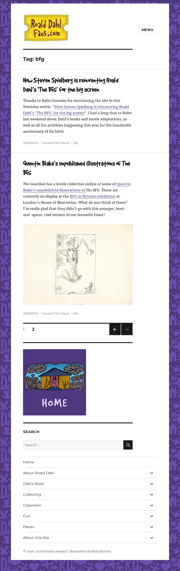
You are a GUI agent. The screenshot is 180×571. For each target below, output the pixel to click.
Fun (26, 516)
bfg (75, 143)
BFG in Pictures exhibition (92, 196)
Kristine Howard (55, 551)
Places (28, 527)
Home (28, 462)
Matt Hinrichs (101, 551)
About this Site (36, 538)
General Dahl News (55, 143)
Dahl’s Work (33, 484)
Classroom (32, 505)
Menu (148, 30)
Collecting (32, 494)
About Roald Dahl (38, 473)
